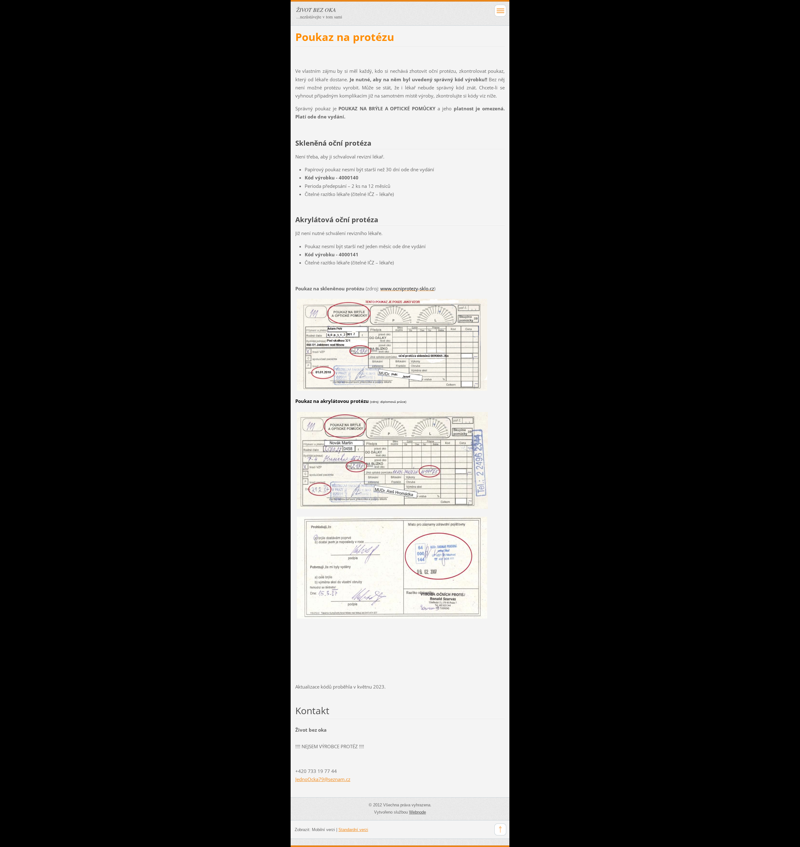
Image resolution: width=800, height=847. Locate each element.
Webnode (417, 812)
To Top (500, 829)
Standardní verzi (353, 829)
